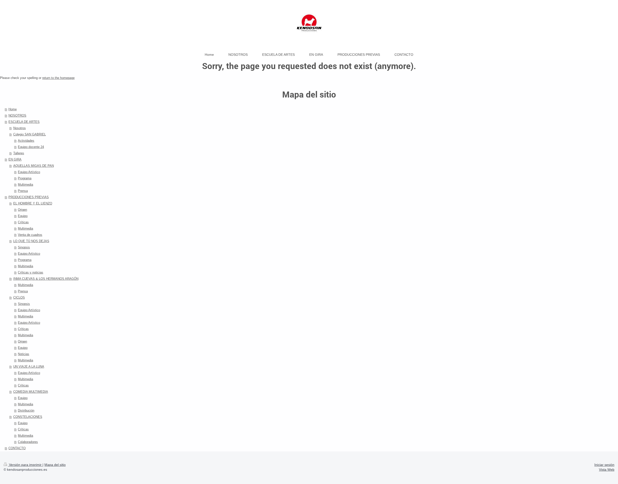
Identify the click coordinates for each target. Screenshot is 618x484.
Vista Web (606, 469)
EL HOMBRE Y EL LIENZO (32, 203)
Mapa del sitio (55, 465)
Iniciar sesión (604, 465)
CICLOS (19, 297)
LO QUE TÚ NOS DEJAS (31, 241)
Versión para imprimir (25, 465)
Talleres (18, 153)
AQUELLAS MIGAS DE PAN (33, 166)
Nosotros (19, 128)
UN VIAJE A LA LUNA (28, 366)
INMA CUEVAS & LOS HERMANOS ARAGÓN (45, 279)
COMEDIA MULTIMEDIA (30, 391)
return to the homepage (58, 78)
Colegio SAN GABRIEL (29, 134)
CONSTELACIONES (27, 417)
